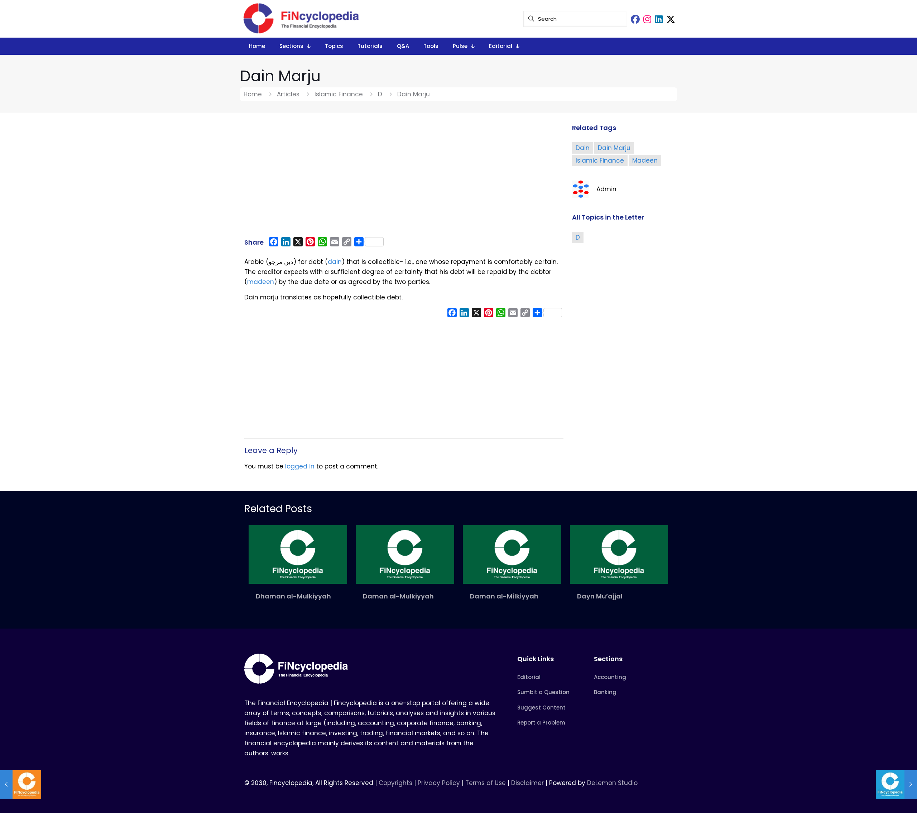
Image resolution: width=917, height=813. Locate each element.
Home (253, 94)
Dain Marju (614, 148)
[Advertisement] (403, 178)
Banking (605, 692)
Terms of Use (485, 783)
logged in (300, 466)
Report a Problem (541, 722)
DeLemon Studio (612, 783)
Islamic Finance (339, 94)
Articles (288, 94)
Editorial (529, 677)
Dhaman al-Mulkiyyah (293, 596)
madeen (260, 282)
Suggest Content (541, 707)
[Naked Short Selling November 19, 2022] (896, 784)
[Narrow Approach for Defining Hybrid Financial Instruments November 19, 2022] (20, 784)
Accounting (610, 677)
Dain (583, 148)
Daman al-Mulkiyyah (398, 596)
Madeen (645, 160)
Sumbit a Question (543, 692)
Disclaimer (527, 783)
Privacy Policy (439, 783)
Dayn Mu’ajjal (600, 596)
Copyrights (396, 783)
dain (335, 262)
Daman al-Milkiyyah (504, 596)
